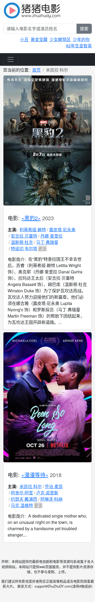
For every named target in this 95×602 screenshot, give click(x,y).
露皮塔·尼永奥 (62, 230)
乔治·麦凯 (54, 486)
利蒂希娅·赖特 (33, 230)
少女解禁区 (60, 39)
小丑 (24, 39)
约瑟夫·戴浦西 (24, 499)
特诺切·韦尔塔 (24, 248)
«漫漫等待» (34, 475)
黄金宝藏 (39, 39)
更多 (42, 248)
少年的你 (81, 39)
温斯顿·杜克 (22, 242)
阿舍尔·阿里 (22, 493)
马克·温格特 (22, 505)
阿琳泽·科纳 (51, 499)
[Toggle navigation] (10, 59)
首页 (36, 70)
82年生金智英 (79, 46)
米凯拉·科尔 (31, 486)
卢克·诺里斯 (47, 493)
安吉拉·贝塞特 (24, 236)
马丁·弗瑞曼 (47, 242)
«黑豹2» (31, 218)
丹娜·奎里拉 (51, 236)
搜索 (84, 29)
